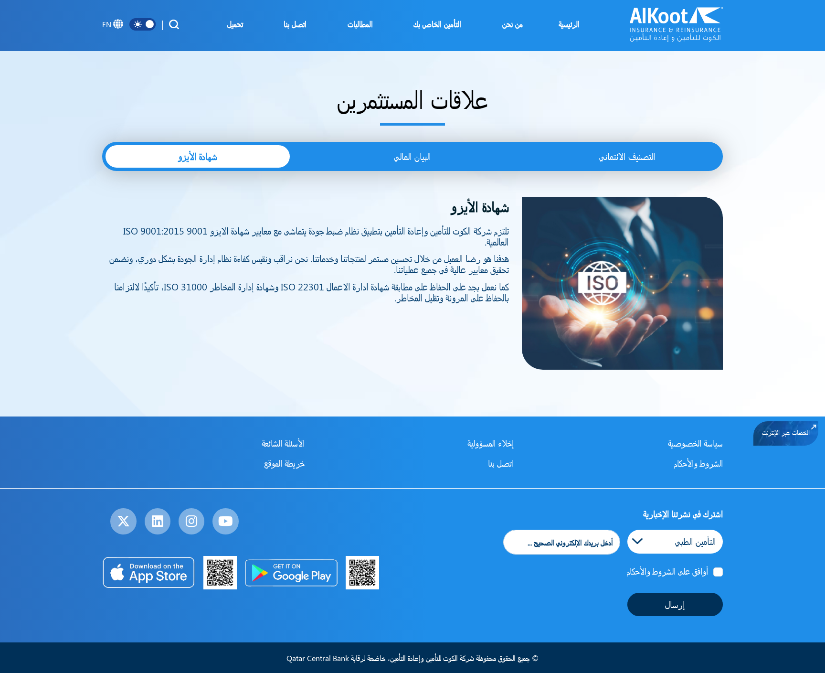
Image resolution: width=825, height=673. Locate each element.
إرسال (675, 604)
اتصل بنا (293, 24)
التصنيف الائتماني (627, 156)
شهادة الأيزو (197, 156)
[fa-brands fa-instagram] (191, 521)
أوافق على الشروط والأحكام (667, 571)
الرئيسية (569, 24)
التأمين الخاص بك (435, 24)
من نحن (510, 24)
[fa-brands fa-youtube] (225, 521)
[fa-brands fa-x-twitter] (123, 521)
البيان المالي (412, 156)
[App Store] (149, 572)
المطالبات (358, 24)
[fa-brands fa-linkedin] (157, 521)
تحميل (232, 24)
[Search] (174, 24)
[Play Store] (291, 572)
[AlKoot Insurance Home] (676, 24)
